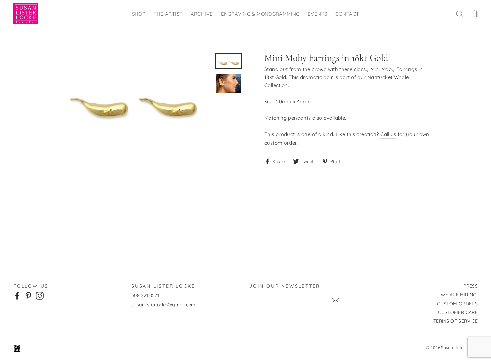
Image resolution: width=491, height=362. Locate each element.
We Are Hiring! (459, 295)
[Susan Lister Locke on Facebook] (17, 296)
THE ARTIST (168, 14)
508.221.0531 (145, 295)
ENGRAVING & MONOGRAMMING (260, 14)
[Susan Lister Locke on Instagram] (40, 296)
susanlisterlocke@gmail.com (163, 304)
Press (470, 286)
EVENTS (317, 14)
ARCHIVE (202, 14)
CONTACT (347, 14)
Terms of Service (455, 321)
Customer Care (458, 312)
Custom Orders (457, 303)
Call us (388, 134)
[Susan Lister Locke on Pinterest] (28, 296)
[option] (134, 95)
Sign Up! (335, 300)
